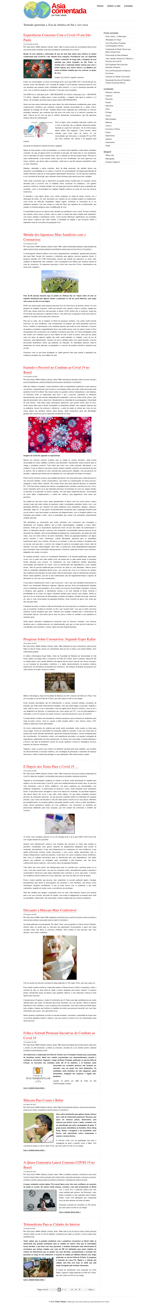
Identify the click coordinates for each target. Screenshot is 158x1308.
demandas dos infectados (70, 379)
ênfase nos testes (84, 379)
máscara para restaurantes (87, 1107)
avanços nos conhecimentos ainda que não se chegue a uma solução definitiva (66, 649)
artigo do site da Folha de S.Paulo (73, 1231)
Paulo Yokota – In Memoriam (116, 36)
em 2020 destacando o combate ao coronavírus (46, 1047)
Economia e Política (113, 129)
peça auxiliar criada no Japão (48, 920)
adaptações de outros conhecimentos (74, 646)
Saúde (56, 47)
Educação (109, 99)
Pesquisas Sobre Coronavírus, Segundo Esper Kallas (59, 639)
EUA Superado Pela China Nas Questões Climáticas (117, 66)
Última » (91, 1290)
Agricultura (109, 106)
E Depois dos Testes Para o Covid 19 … (51, 766)
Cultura (108, 132)
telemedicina (67, 382)
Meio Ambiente (111, 119)
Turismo (108, 126)
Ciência (108, 116)
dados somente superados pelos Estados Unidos (50, 1177)
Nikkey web (110, 155)
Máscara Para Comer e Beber (43, 1100)
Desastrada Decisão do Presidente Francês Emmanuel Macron (118, 81)
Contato (128, 6)
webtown (109, 139)
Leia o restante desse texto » (34, 1088)
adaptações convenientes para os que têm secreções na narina (68, 917)
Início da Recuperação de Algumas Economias (118, 72)
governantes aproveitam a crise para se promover (81, 1177)
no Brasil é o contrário (30, 1180)
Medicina (109, 122)
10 (72, 1290)
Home (100, 6)
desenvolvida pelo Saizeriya (70, 1107)
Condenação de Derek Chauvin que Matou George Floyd (118, 50)
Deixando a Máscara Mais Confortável (49, 910)
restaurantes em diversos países (48, 1110)
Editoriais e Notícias (47, 47)
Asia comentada (68, 8)
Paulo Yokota (31, 47)
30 (79, 1290)
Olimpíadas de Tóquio (113, 40)
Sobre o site (113, 6)
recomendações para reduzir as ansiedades (58, 776)
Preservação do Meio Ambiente (117, 55)
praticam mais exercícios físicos (71, 249)
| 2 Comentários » (86, 249)
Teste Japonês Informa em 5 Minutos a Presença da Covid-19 (120, 60)
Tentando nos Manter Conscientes (118, 77)
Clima (108, 109)
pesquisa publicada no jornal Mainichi (50, 249)
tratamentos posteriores (80, 776)
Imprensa (109, 96)
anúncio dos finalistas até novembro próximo (75, 1045)
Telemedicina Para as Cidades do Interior (51, 1224)
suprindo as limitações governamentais (50, 382)
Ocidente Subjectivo (113, 162)
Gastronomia (110, 142)
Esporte (108, 102)
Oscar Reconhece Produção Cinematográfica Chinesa (116, 44)
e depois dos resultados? (37, 776)
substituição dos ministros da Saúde (76, 1180)
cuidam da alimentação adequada (72, 246)
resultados (40, 49)
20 (76, 1290)
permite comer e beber (30, 1110)
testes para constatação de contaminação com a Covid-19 (61, 49)
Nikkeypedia (110, 159)
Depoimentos (110, 136)
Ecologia (109, 112)
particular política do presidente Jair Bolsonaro (51, 1180)
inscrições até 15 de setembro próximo (76, 1047)
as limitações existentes (70, 1174)
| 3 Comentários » (62, 920)
